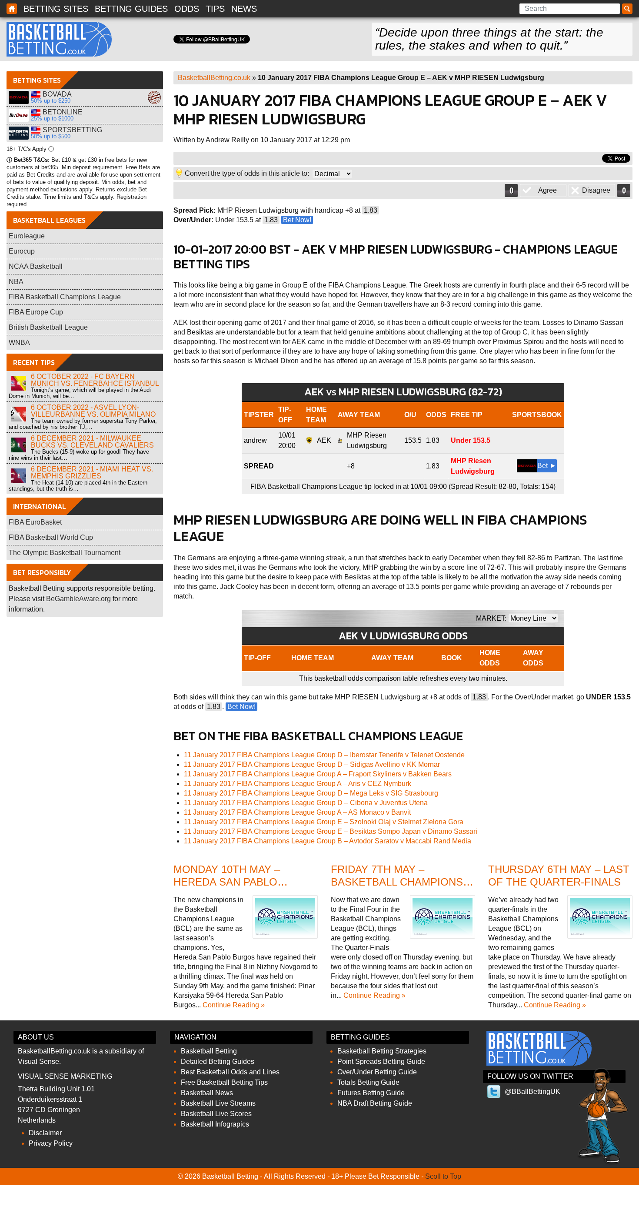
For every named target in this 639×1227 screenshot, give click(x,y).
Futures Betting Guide (371, 1093)
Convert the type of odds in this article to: (247, 173)
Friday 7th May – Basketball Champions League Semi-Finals (397, 881)
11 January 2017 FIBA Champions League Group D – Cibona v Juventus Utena (306, 802)
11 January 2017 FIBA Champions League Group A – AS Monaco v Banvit (297, 812)
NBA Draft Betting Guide (374, 1103)
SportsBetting (19, 133)
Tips (215, 8)
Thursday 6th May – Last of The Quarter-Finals (558, 875)
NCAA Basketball (36, 266)
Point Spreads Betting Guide (381, 1061)
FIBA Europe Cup (36, 312)
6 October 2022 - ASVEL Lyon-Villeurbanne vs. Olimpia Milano (93, 411)
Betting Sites (55, 8)
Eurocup (22, 251)
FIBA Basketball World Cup (51, 537)
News (244, 8)
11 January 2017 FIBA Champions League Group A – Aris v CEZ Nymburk (297, 783)
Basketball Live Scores (216, 1113)
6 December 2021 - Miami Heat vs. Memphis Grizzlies (92, 472)
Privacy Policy (51, 1143)
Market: (491, 618)
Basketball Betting (59, 39)
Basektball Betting (12, 8)
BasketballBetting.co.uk (214, 77)
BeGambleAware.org (78, 598)
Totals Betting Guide (368, 1082)
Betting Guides (131, 8)
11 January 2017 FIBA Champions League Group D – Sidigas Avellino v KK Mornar (312, 764)
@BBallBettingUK (532, 1091)
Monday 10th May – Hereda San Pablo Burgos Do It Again (229, 881)
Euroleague (27, 236)
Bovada (19, 97)
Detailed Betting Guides (217, 1061)
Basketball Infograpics (215, 1124)
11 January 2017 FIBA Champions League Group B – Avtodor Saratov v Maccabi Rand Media (327, 841)
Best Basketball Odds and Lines (230, 1072)
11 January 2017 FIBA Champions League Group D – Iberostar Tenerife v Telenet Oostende (324, 755)
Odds (186, 8)
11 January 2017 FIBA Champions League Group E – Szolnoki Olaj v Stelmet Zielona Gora (323, 822)
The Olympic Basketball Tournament (64, 552)
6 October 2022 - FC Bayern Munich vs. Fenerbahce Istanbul (95, 380)
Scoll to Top (443, 1176)
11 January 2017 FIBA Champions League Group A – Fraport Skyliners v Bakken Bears (318, 774)
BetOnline (19, 115)
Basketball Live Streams (218, 1103)
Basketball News (207, 1093)
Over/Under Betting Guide (377, 1072)
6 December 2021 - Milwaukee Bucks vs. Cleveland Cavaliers (92, 442)
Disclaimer (45, 1133)
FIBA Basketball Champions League (65, 297)
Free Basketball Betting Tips (224, 1082)
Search (628, 9)
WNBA (19, 342)
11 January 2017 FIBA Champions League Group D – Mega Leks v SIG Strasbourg (311, 793)
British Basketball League (48, 327)
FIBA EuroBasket (35, 522)
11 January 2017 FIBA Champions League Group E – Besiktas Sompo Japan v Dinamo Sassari (330, 831)
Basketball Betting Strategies (381, 1051)
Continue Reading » (234, 1005)
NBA (16, 281)
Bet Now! (297, 220)
